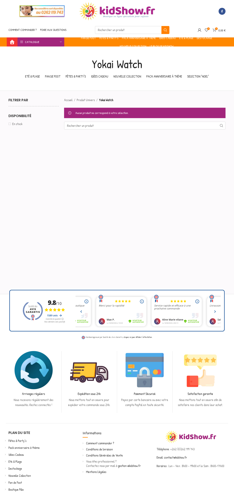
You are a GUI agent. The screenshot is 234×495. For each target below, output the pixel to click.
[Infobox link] (33, 379)
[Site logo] (117, 11)
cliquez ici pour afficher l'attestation (138, 337)
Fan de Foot (15, 482)
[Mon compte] (199, 30)
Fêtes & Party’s (17, 441)
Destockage (15, 468)
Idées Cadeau (16, 455)
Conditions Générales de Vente (104, 455)
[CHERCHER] (165, 30)
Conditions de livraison (99, 449)
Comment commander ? (100, 443)
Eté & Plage (15, 461)
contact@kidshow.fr (175, 457)
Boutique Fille (16, 489)
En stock (17, 124)
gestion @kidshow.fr (129, 466)
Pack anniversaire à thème (24, 448)
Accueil (68, 100)
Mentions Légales (96, 472)
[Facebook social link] (222, 11)
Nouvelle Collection (19, 475)
